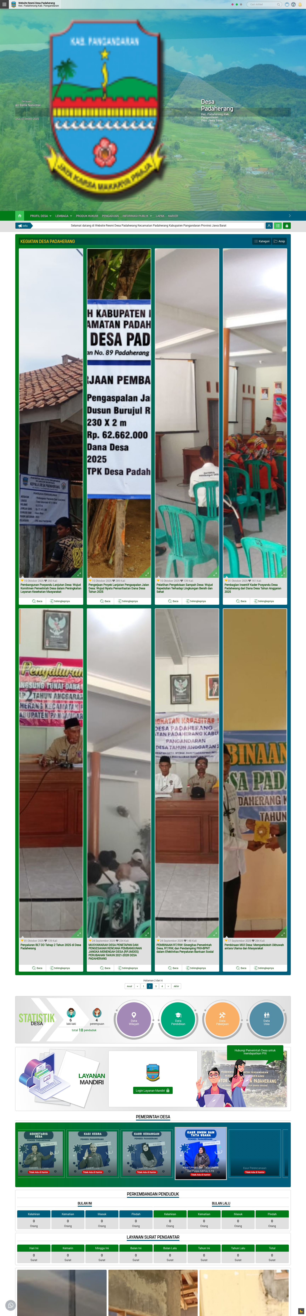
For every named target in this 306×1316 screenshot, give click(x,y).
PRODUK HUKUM (87, 216)
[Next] (290, 216)
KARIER (173, 216)
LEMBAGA (62, 216)
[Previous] (285, 216)
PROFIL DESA (39, 216)
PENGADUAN (110, 216)
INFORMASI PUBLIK (136, 216)
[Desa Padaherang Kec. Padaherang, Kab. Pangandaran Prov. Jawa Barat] (97, 110)
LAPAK (160, 216)
